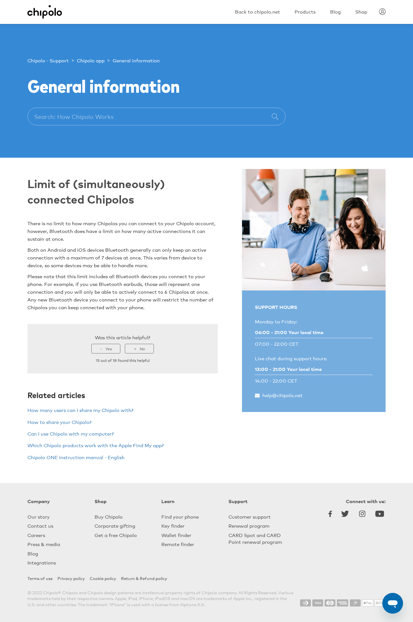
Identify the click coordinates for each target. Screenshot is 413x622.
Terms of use (40, 578)
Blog (32, 553)
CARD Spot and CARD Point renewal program (255, 538)
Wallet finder (176, 535)
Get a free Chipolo (116, 535)
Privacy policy (71, 578)
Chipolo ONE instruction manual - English (76, 457)
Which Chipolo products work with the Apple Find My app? (95, 445)
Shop (100, 501)
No (142, 348)
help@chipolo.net (282, 395)
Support (237, 501)
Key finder (173, 525)
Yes (109, 348)
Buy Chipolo (109, 516)
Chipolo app (91, 60)
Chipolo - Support (48, 60)
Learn (168, 501)
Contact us (40, 525)
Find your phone (180, 516)
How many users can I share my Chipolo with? (80, 409)
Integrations (41, 562)
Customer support (249, 516)
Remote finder (177, 544)
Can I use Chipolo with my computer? (70, 433)
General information (136, 60)
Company (38, 501)
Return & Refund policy (144, 578)
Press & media (43, 544)
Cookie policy (103, 578)
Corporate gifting (115, 525)
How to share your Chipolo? (59, 421)
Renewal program (248, 525)
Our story (38, 516)
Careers (36, 535)
